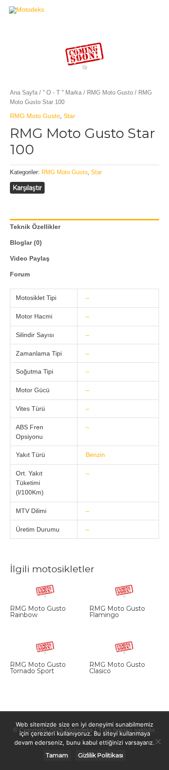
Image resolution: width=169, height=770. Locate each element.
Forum (20, 274)
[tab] (85, 227)
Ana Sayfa (23, 92)
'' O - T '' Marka (62, 92)
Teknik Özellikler (35, 226)
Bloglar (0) (26, 242)
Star (69, 115)
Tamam (57, 755)
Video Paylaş (30, 258)
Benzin (95, 454)
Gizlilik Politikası (100, 755)
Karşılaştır (27, 188)
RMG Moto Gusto (110, 92)
